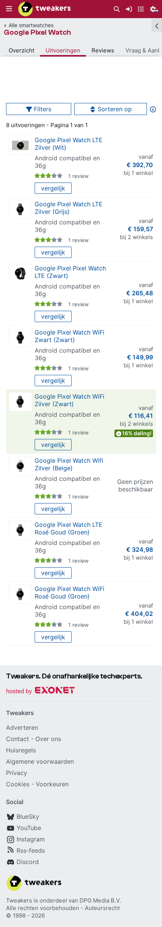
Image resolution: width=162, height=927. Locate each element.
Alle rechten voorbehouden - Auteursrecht (63, 908)
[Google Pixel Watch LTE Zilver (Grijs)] (20, 209)
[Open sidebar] (156, 25)
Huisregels (21, 750)
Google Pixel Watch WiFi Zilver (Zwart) (69, 400)
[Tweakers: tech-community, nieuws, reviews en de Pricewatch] (44, 9)
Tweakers (19, 900)
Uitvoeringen (63, 50)
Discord (28, 862)
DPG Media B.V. (100, 900)
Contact (17, 739)
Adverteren (22, 727)
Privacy (16, 773)
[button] (9, 9)
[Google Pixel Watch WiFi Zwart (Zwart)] (20, 337)
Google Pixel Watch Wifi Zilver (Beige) (69, 464)
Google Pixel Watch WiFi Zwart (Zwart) (69, 336)
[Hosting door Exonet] (40, 691)
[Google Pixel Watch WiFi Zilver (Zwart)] (20, 402)
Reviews (103, 50)
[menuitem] (117, 9)
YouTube (29, 828)
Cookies (17, 784)
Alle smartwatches (31, 25)
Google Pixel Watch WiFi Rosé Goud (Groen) (69, 592)
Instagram (31, 839)
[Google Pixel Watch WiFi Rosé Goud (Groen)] (20, 594)
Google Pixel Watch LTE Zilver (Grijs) (68, 207)
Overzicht (21, 50)
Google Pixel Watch (37, 32)
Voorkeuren (52, 784)
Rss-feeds (31, 850)
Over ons (48, 739)
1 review (78, 176)
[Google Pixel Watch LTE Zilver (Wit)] (20, 145)
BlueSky (28, 816)
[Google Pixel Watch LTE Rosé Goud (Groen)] (20, 530)
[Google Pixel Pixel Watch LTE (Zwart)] (20, 273)
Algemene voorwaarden (40, 761)
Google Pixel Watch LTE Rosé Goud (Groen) (68, 528)
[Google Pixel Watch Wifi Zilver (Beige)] (20, 466)
